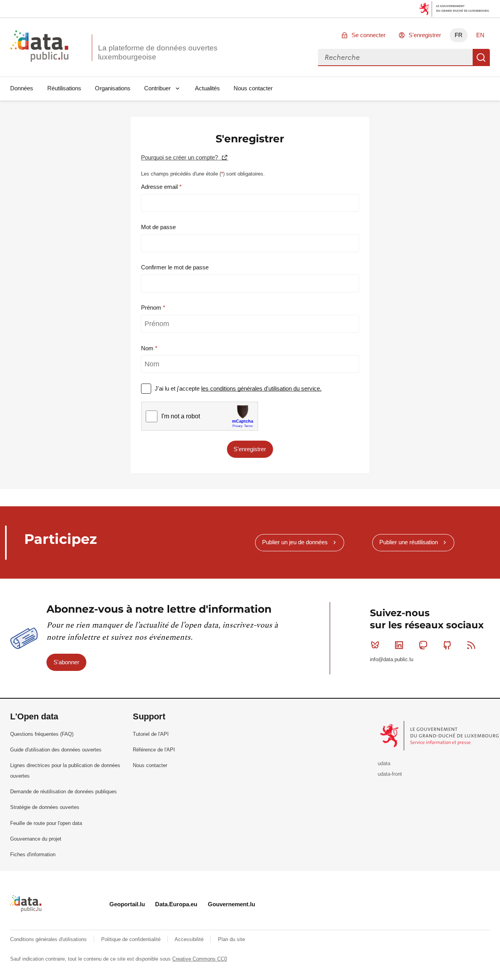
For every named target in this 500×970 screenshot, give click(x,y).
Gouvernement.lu (231, 904)
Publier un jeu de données (295, 542)
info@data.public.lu (391, 659)
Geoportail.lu (127, 904)
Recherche (481, 57)
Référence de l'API (154, 750)
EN (480, 35)
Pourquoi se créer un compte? (180, 157)
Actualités (207, 88)
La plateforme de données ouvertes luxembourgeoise (158, 52)
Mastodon (423, 645)
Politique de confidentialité (131, 939)
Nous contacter (253, 88)
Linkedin (399, 645)
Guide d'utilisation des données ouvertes (56, 750)
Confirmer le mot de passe (175, 267)
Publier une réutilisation (408, 542)
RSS (471, 645)
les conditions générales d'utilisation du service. (261, 388)
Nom (148, 348)
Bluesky (375, 645)
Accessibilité (190, 939)
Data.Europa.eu (176, 904)
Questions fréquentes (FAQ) (41, 734)
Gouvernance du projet (35, 839)
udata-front (390, 774)
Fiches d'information (32, 854)
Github (447, 645)
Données (21, 88)
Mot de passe (158, 227)
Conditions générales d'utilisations (49, 939)
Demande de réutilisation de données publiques (63, 791)
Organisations (112, 88)
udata (384, 763)
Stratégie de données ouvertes (44, 807)
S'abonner (66, 662)
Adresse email (160, 186)
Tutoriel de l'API (151, 734)
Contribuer (157, 88)
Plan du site (231, 939)
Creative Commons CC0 (199, 959)
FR (458, 35)
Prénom (152, 307)
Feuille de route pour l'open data (46, 823)
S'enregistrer (425, 35)
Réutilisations (64, 88)
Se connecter (369, 35)
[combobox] (395, 57)
